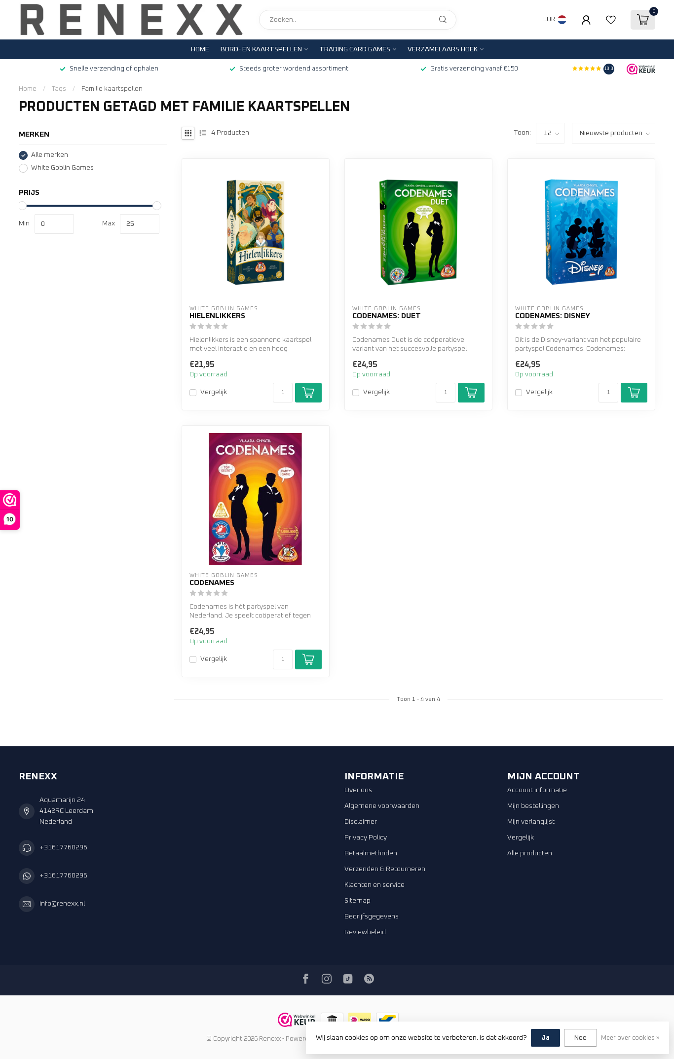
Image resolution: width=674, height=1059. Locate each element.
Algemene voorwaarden (381, 806)
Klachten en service (374, 884)
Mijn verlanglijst (531, 821)
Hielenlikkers (217, 316)
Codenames (211, 582)
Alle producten (529, 853)
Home (200, 49)
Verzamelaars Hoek (443, 49)
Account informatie (537, 790)
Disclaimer (360, 821)
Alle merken (49, 154)
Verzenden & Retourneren (384, 869)
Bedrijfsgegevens (371, 916)
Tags (59, 88)
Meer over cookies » (630, 1038)
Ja (545, 1037)
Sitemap (357, 900)
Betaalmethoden (370, 853)
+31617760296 (63, 847)
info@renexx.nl (62, 903)
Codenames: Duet (386, 316)
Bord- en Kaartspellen (261, 49)
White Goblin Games (62, 167)
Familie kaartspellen (112, 88)
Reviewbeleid (365, 932)
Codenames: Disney (552, 316)
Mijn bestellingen (533, 806)
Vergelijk (213, 392)
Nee (580, 1037)
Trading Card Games (354, 49)
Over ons (358, 790)
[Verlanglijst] (611, 20)
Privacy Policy (365, 837)
